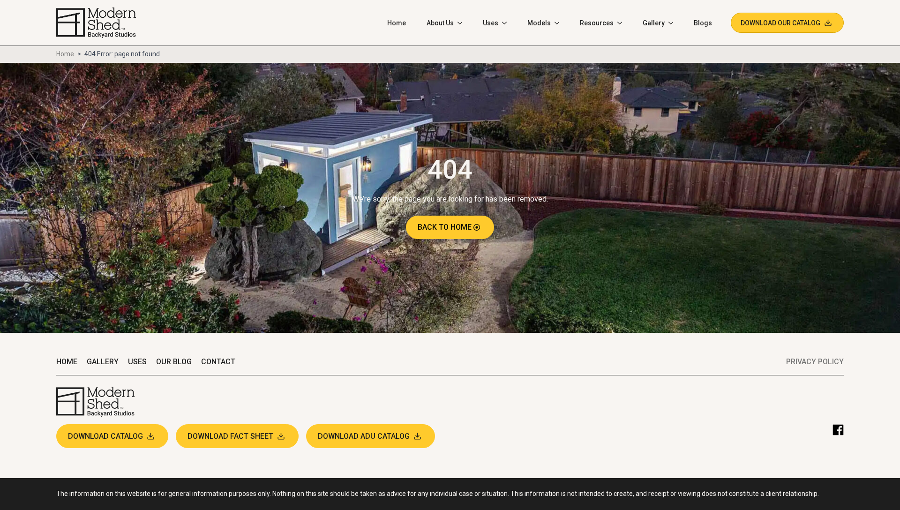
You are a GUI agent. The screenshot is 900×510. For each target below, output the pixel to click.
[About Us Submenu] (463, 23)
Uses (490, 23)
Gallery (654, 23)
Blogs (703, 23)
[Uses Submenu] (507, 23)
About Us (440, 23)
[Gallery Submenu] (673, 23)
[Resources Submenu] (622, 23)
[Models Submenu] (560, 23)
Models (539, 23)
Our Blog (174, 361)
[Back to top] (886, 496)
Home (396, 23)
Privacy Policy (815, 361)
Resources (597, 23)
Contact (218, 361)
